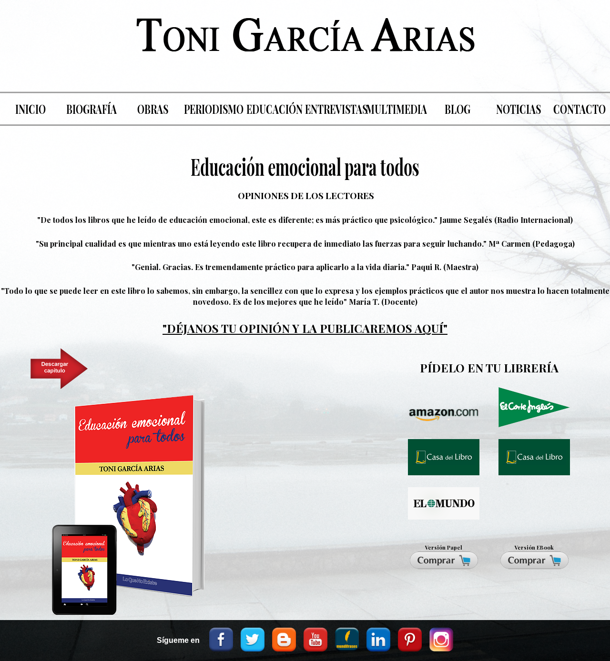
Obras (152, 108)
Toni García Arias (305, 43)
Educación (274, 108)
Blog (457, 108)
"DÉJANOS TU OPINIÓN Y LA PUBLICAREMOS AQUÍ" (305, 328)
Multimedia (396, 108)
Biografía (91, 108)
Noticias (518, 108)
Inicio (30, 108)
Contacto (579, 108)
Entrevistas (335, 108)
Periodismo (214, 108)
